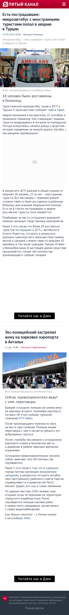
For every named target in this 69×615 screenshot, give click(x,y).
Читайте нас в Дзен (34, 315)
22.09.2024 (8, 34)
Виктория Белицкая (33, 34)
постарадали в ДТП (28, 230)
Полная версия (34, 608)
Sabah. (61, 110)
